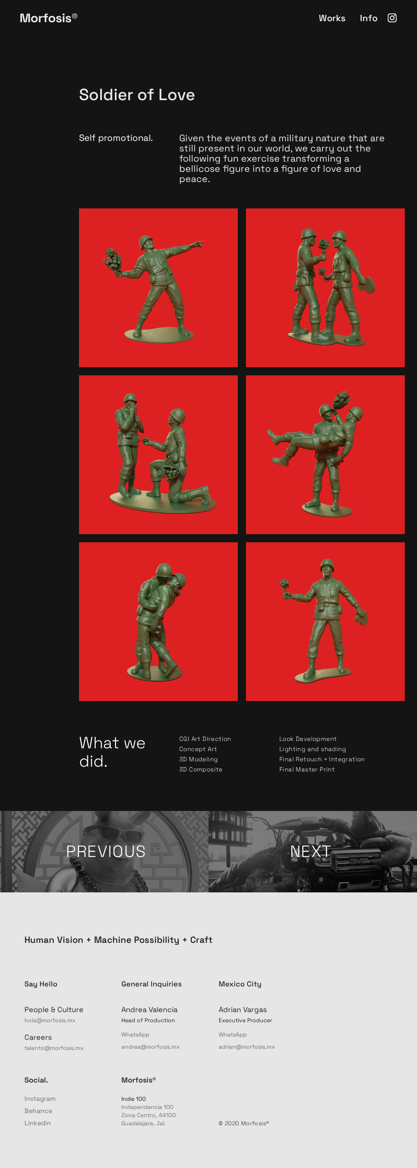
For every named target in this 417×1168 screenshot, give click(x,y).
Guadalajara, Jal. (143, 1123)
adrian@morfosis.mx (247, 1046)
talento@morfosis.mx (53, 1048)
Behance (38, 1111)
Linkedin (37, 1123)
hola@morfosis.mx (49, 1020)
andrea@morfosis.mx (150, 1046)
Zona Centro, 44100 (149, 1115)
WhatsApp (135, 1034)
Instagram (40, 1098)
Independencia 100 (148, 1107)
